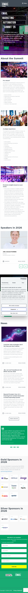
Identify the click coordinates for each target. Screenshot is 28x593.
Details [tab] (14, 282)
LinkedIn (7, 261)
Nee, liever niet (14, 313)
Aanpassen (13, 309)
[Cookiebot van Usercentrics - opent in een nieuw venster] (20, 279)
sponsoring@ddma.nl (6, 471)
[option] (14, 247)
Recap (6, 48)
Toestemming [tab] (5, 282)
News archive (14, 418)
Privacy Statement (17, 590)
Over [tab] (23, 282)
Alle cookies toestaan (14, 305)
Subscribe (14, 566)
